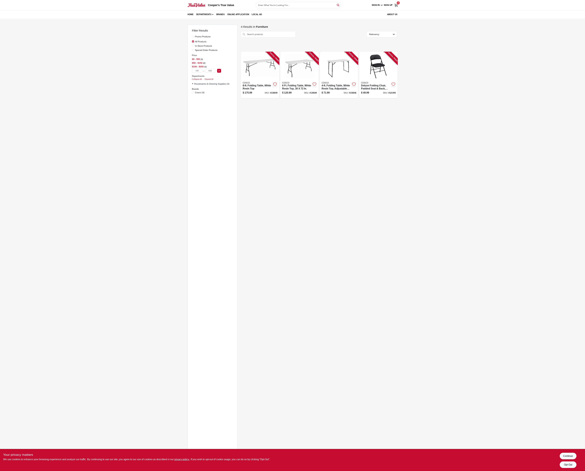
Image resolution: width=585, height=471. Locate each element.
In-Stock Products (203, 46)
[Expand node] (193, 83)
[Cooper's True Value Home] (197, 5)
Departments (203, 14)
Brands (220, 14)
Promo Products (203, 36)
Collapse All (197, 79)
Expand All (209, 79)
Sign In (376, 5)
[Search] (338, 4)
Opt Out (568, 464)
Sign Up (388, 5)
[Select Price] (219, 71)
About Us (392, 14)
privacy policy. (182, 459)
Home (191, 14)
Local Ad (257, 14)
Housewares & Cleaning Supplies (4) (211, 84)
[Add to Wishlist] (275, 84)
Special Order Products (206, 50)
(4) (199, 92)
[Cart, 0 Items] (396, 5)
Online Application (238, 14)
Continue (568, 456)
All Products (200, 41)
